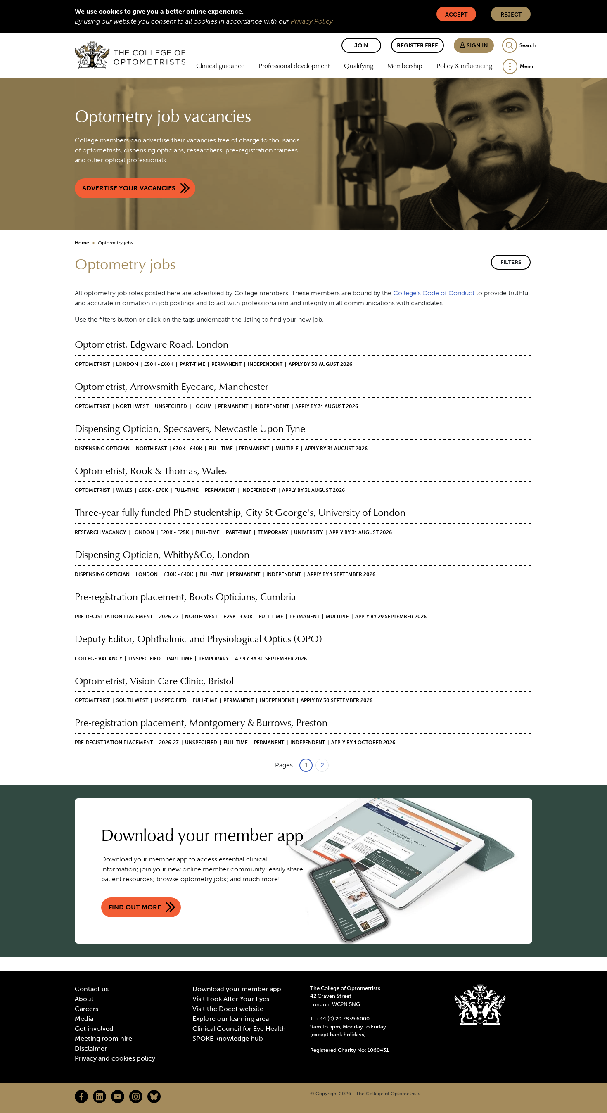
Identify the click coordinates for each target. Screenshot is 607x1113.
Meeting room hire (103, 1038)
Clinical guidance (220, 65)
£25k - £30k (238, 616)
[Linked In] (99, 1096)
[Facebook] (81, 1096)
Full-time (221, 448)
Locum (202, 406)
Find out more (135, 907)
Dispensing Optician (102, 448)
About (84, 999)
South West (132, 700)
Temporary (273, 532)
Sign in (476, 45)
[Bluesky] (154, 1096)
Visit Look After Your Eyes (230, 999)
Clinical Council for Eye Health (239, 1028)
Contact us (92, 989)
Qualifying (358, 65)
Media (84, 1019)
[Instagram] (135, 1096)
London (127, 364)
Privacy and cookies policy (115, 1058)
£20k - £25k (174, 532)
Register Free (417, 45)
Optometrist (92, 364)
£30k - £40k (187, 448)
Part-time (192, 364)
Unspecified (171, 406)
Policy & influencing (464, 65)
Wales (124, 490)
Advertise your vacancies (128, 188)
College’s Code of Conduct (433, 293)
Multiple (287, 448)
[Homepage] (130, 55)
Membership (404, 65)
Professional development (294, 65)
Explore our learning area (230, 1019)
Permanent (226, 364)
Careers (86, 1009)
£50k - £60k (158, 364)
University (308, 532)
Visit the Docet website (227, 1009)
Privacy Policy (312, 21)
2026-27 (169, 616)
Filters (511, 262)
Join (361, 45)
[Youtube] (117, 1096)
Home (82, 243)
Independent (265, 364)
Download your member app (236, 989)
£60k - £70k (153, 490)
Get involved (94, 1028)
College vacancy (98, 659)
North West (132, 406)
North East (151, 448)
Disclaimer (91, 1048)
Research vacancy (100, 532)
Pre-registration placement (114, 616)
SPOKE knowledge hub (227, 1038)
